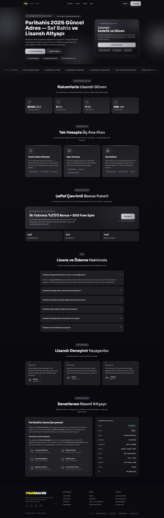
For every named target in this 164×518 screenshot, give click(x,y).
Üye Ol (125, 3)
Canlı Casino (67, 496)
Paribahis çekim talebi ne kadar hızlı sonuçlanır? (60, 309)
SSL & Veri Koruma (121, 499)
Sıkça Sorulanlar (120, 502)
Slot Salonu (66, 502)
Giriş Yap (136, 3)
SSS (91, 3)
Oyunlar (70, 3)
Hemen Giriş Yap (116, 45)
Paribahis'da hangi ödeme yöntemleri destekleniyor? (62, 291)
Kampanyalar (67, 504)
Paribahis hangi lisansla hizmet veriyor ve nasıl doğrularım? (64, 275)
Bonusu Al (128, 216)
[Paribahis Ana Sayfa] (36, 494)
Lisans (85, 3)
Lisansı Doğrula (54, 51)
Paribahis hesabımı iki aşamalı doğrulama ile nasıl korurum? (64, 300)
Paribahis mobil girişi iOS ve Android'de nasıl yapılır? (61, 318)
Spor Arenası (67, 499)
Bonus (78, 3)
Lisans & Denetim (121, 496)
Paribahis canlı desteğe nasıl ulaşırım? (57, 328)
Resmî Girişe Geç (36, 51)
